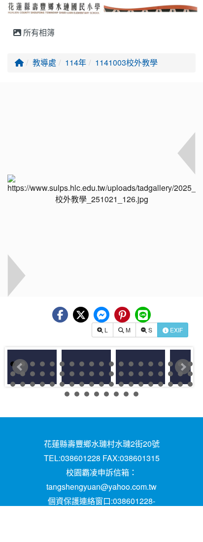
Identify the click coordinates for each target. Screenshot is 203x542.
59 (76, 394)
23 (42, 373)
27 (81, 373)
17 (170, 363)
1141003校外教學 (126, 62)
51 (131, 384)
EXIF (176, 329)
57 (190, 384)
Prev (20, 367)
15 (150, 363)
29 (101, 373)
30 (111, 373)
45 (71, 384)
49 (111, 384)
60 (86, 394)
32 (131, 373)
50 (121, 384)
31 (121, 373)
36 (170, 373)
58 (67, 394)
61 (96, 394)
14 (140, 363)
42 (42, 384)
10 (101, 363)
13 (131, 363)
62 (106, 394)
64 (126, 394)
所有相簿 (38, 32)
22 (32, 373)
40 (22, 384)
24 (52, 373)
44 (62, 384)
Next (183, 367)
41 (32, 384)
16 (160, 363)
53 (150, 384)
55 (170, 384)
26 (71, 373)
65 (136, 394)
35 (160, 373)
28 (91, 373)
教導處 (44, 62)
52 (140, 384)
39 (12, 384)
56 (180, 384)
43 (52, 384)
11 (111, 363)
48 (101, 384)
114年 (75, 62)
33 (140, 373)
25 (62, 373)
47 (91, 384)
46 (81, 384)
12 (121, 363)
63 (116, 394)
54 (160, 384)
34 (150, 373)
